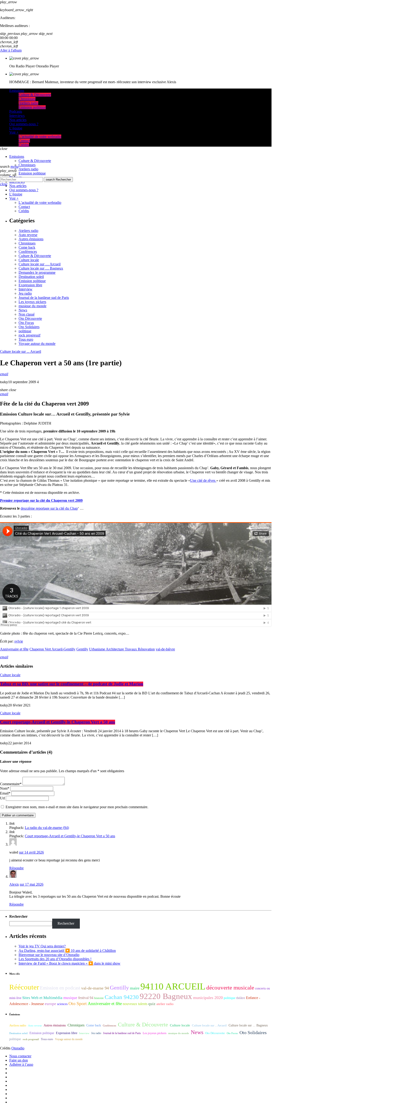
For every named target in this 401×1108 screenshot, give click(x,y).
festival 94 (85, 998)
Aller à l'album (11, 50)
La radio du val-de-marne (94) (47, 828)
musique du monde (32, 306)
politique (25, 331)
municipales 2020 (208, 997)
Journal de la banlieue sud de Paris (44, 298)
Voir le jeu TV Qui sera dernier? (42, 946)
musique (70, 998)
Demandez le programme (37, 272)
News (23, 310)
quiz (151, 1004)
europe (50, 1004)
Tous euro (26, 339)
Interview (25, 289)
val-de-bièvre (165, 649)
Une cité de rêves (203, 480)
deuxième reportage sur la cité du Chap (49, 508)
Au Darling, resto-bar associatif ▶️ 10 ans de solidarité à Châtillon (67, 951)
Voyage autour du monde (37, 344)
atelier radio (165, 1004)
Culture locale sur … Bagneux (41, 268)
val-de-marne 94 (95, 988)
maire (134, 988)
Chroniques (27, 243)
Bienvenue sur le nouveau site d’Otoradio (49, 955)
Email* (5, 793)
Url (2, 798)
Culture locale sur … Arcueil (40, 264)
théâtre (240, 998)
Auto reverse (28, 235)
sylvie (18, 641)
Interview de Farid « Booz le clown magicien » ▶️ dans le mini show (69, 963)
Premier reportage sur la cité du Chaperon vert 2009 (41, 500)
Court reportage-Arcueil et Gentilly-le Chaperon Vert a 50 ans (57, 722)
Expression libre (30, 285)
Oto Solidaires (29, 327)
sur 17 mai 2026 (31, 884)
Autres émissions (31, 239)
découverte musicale (230, 987)
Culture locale (29, 260)
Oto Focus (26, 323)
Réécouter (24, 987)
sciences (62, 1004)
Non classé (27, 314)
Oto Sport (77, 1003)
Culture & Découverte (35, 256)
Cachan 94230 (122, 997)
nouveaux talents (135, 1004)
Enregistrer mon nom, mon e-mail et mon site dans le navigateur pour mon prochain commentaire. (77, 807)
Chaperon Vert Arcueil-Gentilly (52, 649)
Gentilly (82, 649)
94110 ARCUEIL (172, 986)
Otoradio (17, 1048)
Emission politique (32, 281)
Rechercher (58, 179)
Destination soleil (31, 277)
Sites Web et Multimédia (42, 998)
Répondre (16, 868)
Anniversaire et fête (14, 649)
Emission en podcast (60, 988)
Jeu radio (25, 293)
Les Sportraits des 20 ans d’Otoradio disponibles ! (55, 959)
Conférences (28, 252)
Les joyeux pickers (32, 302)
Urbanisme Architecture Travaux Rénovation (122, 649)
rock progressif (29, 335)
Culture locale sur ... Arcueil (20, 351)
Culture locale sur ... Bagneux (248, 1025)
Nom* (4, 788)
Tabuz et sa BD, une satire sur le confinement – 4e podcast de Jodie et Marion (71, 684)
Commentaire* (11, 784)
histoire (99, 998)
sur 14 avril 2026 (31, 852)
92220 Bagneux (166, 996)
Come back (27, 247)
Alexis (14, 884)
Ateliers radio (28, 231)
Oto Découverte (30, 318)
